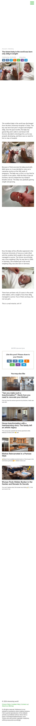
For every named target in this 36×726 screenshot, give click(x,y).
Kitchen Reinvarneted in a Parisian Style (16, 455)
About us (5, 706)
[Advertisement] (18, 24)
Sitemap (11, 706)
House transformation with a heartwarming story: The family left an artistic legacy (17, 425)
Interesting (22, 57)
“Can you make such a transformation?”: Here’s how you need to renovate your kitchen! (16, 395)
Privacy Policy (6, 704)
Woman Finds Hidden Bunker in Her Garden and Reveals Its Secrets (17, 483)
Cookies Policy (16, 704)
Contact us (24, 704)
